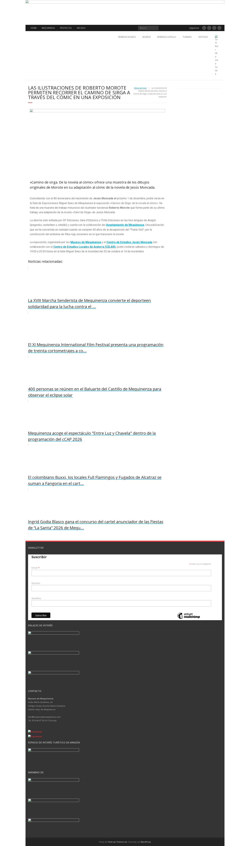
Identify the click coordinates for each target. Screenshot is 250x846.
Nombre (35, 583)
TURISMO (187, 37)
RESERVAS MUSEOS (127, 37)
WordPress (146, 842)
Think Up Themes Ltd (117, 842)
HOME (34, 28)
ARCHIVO (81, 28)
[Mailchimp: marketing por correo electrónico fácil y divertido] (188, 618)
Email (35, 567)
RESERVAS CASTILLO (166, 37)
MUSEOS (147, 37)
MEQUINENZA (48, 28)
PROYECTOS (66, 28)
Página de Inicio (140, 88)
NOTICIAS (203, 37)
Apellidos (36, 598)
